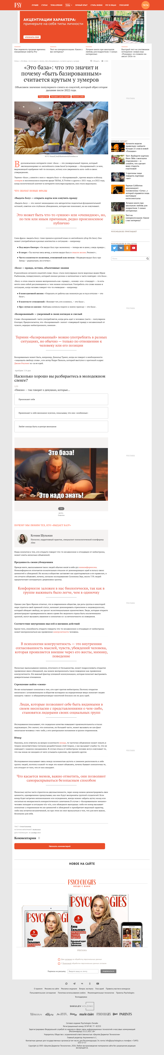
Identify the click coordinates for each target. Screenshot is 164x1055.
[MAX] (66, 984)
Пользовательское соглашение (43, 993)
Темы (67, 5)
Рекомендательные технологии (101, 993)
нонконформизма (88, 567)
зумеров (18, 180)
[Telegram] (74, 984)
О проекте (38, 988)
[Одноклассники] (89, 984)
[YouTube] (97, 984)
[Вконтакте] (82, 984)
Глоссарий (124, 5)
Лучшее (35, 5)
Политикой (67, 963)
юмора (62, 742)
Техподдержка (81, 997)
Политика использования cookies (72, 993)
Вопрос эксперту (86, 988)
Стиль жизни (96, 5)
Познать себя (78, 96)
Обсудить (96, 61)
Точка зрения (56, 5)
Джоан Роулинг (21, 363)
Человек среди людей (60, 96)
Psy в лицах (110, 5)
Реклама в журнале (69, 988)
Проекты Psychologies (125, 993)
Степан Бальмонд (25, 826)
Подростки (43, 96)
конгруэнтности (61, 631)
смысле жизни (79, 252)
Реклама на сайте (52, 988)
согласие (68, 959)
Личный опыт (81, 5)
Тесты (145, 5)
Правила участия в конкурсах (118, 988)
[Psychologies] (18, 5)
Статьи (44, 5)
